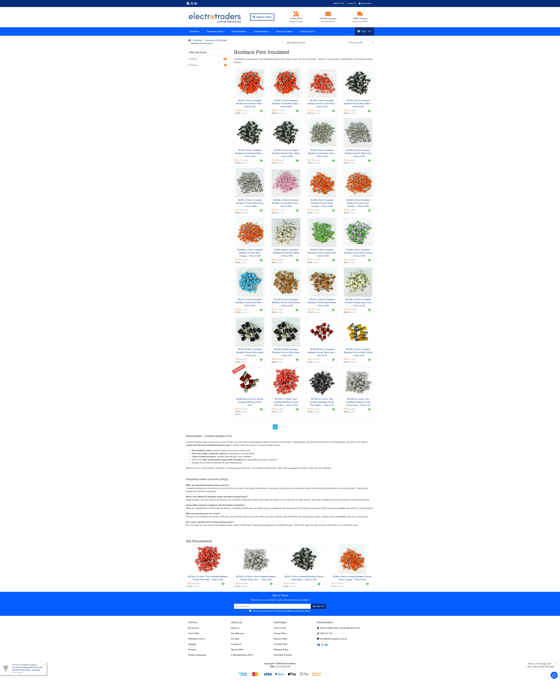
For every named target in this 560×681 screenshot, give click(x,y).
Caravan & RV (307, 31)
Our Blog (235, 639)
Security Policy (280, 644)
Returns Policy (280, 639)
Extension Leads (215, 31)
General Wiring (261, 31)
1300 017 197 (338, 3)
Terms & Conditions (284, 611)
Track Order (193, 633)
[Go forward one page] (284, 427)
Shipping (192, 644)
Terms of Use (280, 628)
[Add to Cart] (261, 111)
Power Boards (238, 31)
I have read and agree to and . (281, 611)
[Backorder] (369, 111)
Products (192, 649)
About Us (235, 628)
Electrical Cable (283, 31)
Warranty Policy (281, 649)
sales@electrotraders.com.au (333, 639)
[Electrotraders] (214, 17)
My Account (193, 628)
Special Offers (237, 649)
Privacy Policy (304, 611)
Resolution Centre (196, 639)
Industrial (193, 31)
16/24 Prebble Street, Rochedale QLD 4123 (339, 628)
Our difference (237, 633)
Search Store (264, 17)
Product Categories (197, 655)
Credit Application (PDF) (242, 655)
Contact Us (351, 3)
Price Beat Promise (283, 655)
